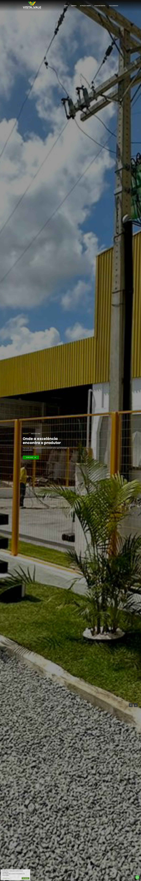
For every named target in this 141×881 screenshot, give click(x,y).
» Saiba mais (6, 878)
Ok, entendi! (25, 878)
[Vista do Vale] (32, 6)
